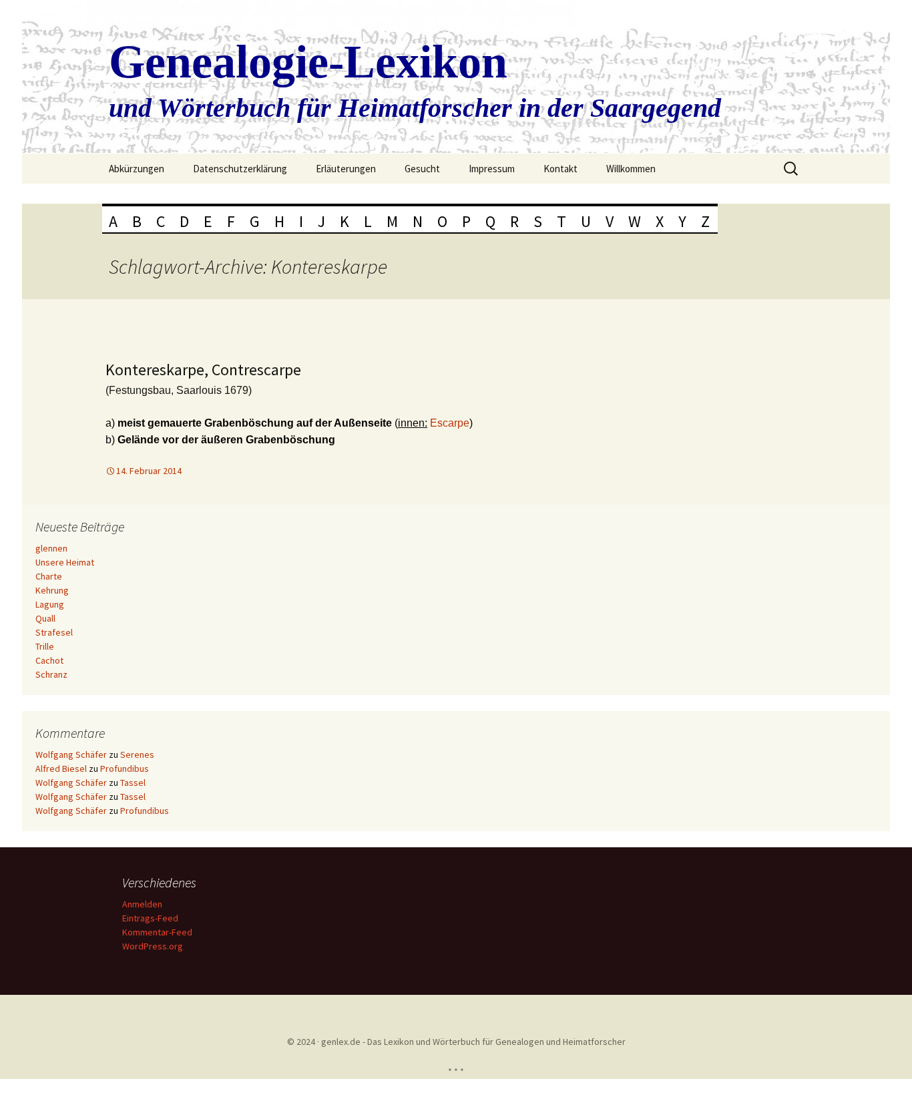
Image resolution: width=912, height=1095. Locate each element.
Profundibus (124, 768)
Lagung (49, 604)
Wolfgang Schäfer (71, 754)
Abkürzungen (136, 168)
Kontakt (560, 168)
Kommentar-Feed (157, 932)
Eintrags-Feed (150, 918)
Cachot (49, 660)
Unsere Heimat (64, 562)
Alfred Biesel (61, 768)
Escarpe (449, 423)
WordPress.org (152, 946)
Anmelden (142, 904)
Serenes (137, 754)
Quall (45, 618)
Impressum (492, 168)
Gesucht (422, 168)
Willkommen (631, 168)
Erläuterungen (346, 168)
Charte (48, 576)
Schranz (51, 674)
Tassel (133, 783)
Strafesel (54, 632)
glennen (51, 548)
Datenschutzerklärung (240, 168)
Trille (44, 646)
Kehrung (52, 590)
